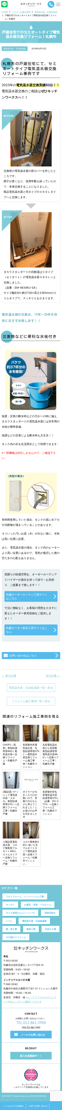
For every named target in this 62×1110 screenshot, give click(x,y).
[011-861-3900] (51, 4)
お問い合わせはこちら (23, 655)
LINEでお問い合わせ (38, 1106)
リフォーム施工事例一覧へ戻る (31, 701)
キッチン (10, 904)
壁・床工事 (11, 929)
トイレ (9, 920)
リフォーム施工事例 (21, 12)
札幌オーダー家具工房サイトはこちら (26, 629)
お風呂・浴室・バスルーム (37, 904)
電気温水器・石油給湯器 (45, 12)
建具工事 (31, 929)
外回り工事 (50, 929)
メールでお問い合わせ (33, 1034)
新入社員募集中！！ (31, 1055)
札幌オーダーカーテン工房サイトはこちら (26, 596)
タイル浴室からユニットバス (20, 912)
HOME (5, 12)
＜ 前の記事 (9, 675)
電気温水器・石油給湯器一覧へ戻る (31, 687)
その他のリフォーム (16, 937)
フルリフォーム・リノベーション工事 (25, 896)
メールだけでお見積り (13, 1106)
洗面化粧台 (50, 912)
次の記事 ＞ (53, 675)
